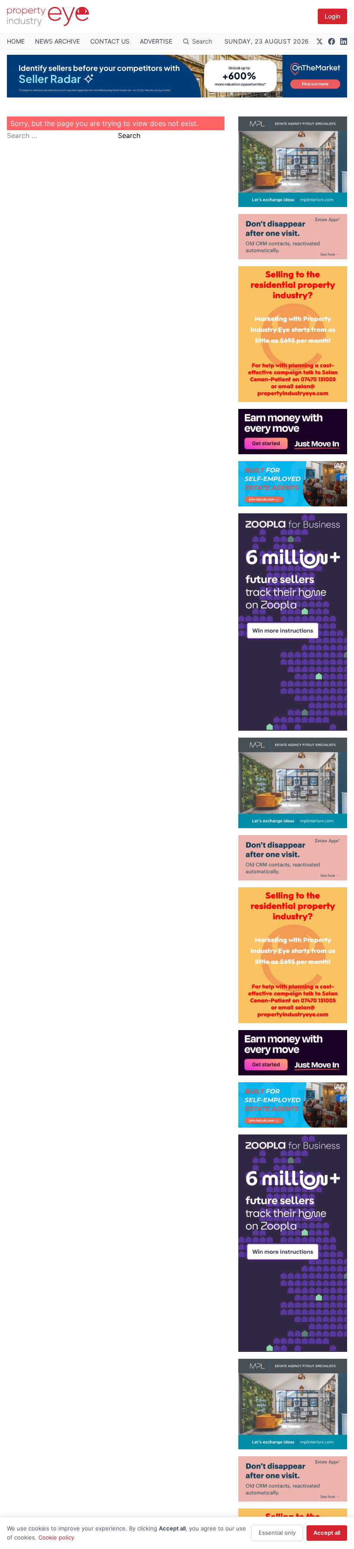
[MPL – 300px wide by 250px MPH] (292, 161)
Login (332, 16)
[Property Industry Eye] (48, 16)
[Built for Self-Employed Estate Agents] (292, 483)
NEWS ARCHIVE (57, 41)
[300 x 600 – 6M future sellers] (292, 622)
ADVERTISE (156, 41)
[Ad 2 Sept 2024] (292, 334)
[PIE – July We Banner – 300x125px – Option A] (292, 431)
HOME (16, 41)
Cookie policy (56, 1537)
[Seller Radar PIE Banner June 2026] (177, 76)
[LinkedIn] (343, 41)
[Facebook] (331, 41)
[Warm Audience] (292, 236)
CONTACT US (110, 41)
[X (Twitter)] (319, 41)
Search (129, 135)
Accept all (326, 1532)
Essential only (277, 1532)
